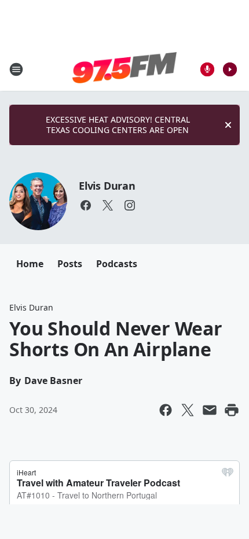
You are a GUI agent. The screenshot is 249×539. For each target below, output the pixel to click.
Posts (69, 263)
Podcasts (116, 263)
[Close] (228, 125)
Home (29, 263)
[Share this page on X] (188, 410)
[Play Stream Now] (230, 69)
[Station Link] (124, 69)
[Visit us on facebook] (86, 205)
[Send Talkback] (207, 69)
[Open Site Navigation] (16, 69)
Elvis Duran (107, 186)
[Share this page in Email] (210, 410)
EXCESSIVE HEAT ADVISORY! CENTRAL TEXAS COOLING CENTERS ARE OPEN (118, 124)
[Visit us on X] (108, 205)
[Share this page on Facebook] (166, 410)
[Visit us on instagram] (130, 205)
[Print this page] (232, 410)
